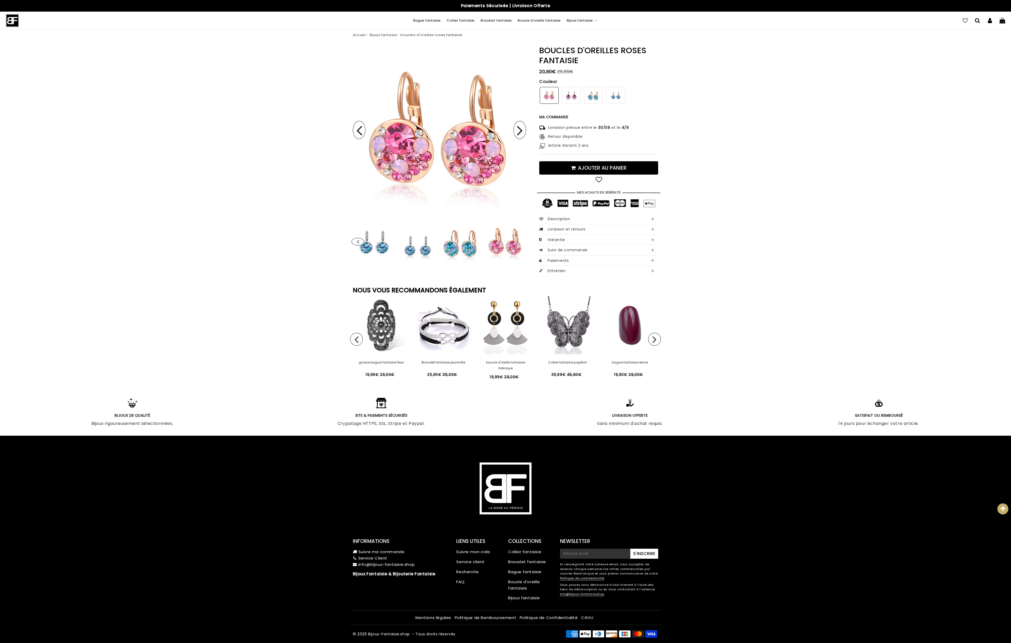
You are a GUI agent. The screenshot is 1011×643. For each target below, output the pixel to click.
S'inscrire (644, 554)
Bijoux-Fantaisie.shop (389, 634)
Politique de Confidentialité (549, 617)
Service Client (372, 558)
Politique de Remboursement (486, 617)
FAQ (460, 582)
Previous (359, 130)
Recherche (467, 572)
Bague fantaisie (426, 20)
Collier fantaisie (460, 20)
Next (519, 130)
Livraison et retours (567, 229)
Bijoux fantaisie (580, 20)
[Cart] (1002, 20)
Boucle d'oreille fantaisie (539, 20)
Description (559, 219)
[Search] (977, 20)
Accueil (359, 35)
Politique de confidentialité (582, 578)
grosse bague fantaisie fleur (381, 362)
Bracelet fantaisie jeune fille (443, 362)
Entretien (557, 270)
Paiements (558, 260)
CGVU (587, 617)
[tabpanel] (505, 242)
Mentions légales (433, 617)
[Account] (990, 20)
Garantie (556, 239)
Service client (470, 562)
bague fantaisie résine (630, 362)
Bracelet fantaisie (496, 20)
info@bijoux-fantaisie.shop (386, 564)
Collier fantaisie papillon (567, 362)
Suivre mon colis (473, 551)
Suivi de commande (567, 250)
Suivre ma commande (381, 551)
